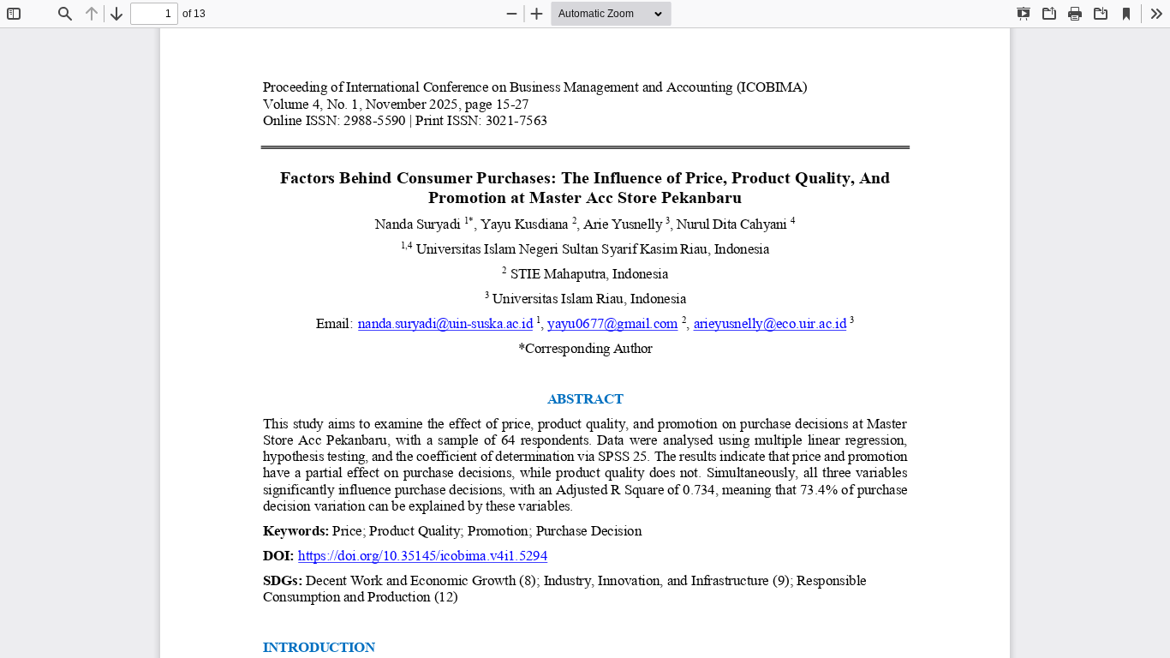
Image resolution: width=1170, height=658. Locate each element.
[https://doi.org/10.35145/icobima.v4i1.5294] (422, 559)
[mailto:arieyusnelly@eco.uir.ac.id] (769, 327)
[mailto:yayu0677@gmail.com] (613, 327)
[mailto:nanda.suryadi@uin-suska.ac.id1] (445, 327)
